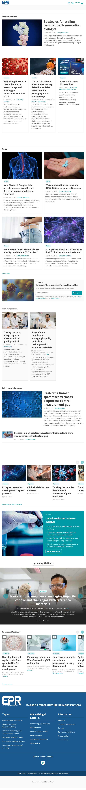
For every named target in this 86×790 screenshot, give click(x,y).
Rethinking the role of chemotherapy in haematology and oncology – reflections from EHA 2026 (15, 89)
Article (6, 78)
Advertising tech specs (39, 731)
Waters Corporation (38, 101)
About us (61, 720)
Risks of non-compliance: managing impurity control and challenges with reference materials (41, 339)
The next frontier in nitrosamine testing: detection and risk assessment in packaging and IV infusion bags (42, 89)
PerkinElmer (68, 611)
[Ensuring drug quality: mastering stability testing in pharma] (43, 620)
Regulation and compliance (12, 737)
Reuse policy (35, 743)
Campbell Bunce (62, 33)
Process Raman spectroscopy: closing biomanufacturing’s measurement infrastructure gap (43, 434)
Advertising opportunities (40, 724)
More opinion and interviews (12, 504)
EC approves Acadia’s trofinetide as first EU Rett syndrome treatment (63, 251)
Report (62, 78)
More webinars (7, 684)
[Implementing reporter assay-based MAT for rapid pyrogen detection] (37, 620)
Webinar (43, 597)
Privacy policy (63, 736)
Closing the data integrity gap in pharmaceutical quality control (12, 336)
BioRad (29, 670)
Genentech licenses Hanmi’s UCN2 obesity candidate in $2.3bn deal (21, 251)
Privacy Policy (55, 298)
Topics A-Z (22, 773)
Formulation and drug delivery (13, 741)
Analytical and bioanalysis (12, 720)
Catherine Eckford (23, 197)
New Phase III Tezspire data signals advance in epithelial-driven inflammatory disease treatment (19, 189)
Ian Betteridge (60, 408)
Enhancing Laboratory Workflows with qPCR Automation (38, 660)
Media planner (35, 727)
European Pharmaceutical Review (68, 88)
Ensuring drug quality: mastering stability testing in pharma (43, 604)
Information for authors (39, 739)
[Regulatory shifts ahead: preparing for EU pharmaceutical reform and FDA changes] (39, 620)
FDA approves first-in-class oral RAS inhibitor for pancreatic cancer (63, 186)
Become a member (53, 551)
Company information (66, 724)
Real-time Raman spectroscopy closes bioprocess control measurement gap (58, 398)
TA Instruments (57, 673)
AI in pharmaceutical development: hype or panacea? (13, 490)
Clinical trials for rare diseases (38, 488)
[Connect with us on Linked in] (43, 763)
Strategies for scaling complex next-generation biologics (62, 25)
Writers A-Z (32, 773)
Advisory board (36, 735)
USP (47, 354)
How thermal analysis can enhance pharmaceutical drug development (63, 661)
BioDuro (5, 676)
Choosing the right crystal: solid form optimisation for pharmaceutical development (11, 663)
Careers (61, 728)
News (6, 181)
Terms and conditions (66, 732)
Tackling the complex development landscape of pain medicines (63, 491)
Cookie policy (63, 740)
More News (6, 273)
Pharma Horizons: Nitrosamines (68, 83)
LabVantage (8, 346)
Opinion (5, 484)
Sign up (75, 293)
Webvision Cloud (48, 782)
